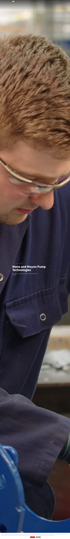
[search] (51, 1)
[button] (32, 537)
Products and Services (16, 263)
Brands (21, 263)
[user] (53, 1)
